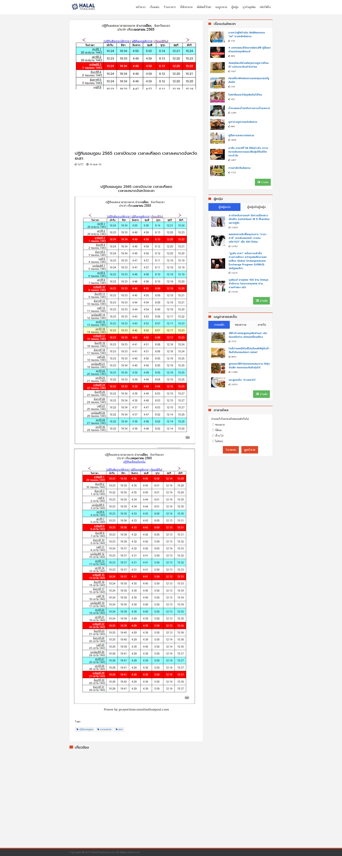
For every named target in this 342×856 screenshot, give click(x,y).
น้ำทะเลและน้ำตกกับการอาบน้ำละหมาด (249, 108)
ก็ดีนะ (218, 430)
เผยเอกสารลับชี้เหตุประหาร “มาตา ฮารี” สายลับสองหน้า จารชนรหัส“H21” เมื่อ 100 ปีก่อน (247, 238)
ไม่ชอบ (219, 441)
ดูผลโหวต (249, 449)
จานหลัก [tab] (219, 324)
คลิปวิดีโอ (265, 7)
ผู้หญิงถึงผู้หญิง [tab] (256, 207)
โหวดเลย (231, 449)
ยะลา (120, 729)
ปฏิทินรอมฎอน (86, 729)
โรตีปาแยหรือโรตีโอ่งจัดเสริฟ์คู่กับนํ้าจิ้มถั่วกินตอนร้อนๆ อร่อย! (249, 350)
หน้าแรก (141, 7)
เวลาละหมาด (105, 729)
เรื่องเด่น (154, 7)
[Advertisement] (136, 114)
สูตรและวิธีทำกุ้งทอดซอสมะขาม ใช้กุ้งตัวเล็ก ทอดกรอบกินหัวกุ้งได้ (249, 365)
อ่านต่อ (264, 182)
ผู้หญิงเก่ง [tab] (224, 207)
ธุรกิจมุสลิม (249, 7)
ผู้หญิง (234, 7)
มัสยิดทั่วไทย (204, 7)
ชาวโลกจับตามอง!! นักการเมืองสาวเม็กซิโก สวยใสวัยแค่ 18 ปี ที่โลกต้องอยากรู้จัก (249, 219)
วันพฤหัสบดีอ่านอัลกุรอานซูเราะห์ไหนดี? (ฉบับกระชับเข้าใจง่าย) (248, 65)
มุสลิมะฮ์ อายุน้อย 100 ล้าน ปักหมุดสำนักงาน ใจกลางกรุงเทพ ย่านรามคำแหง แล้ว (248, 283)
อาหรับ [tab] (262, 324)
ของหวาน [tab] (240, 324)
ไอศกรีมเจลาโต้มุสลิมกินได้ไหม (245, 95)
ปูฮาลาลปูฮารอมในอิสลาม (242, 122)
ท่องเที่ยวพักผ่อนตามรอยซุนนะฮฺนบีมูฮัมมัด (248, 80)
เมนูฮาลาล (221, 7)
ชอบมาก (220, 425)
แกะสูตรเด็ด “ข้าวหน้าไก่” (242, 380)
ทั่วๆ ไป (219, 436)
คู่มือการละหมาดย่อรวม (241, 135)
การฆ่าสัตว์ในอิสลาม (239, 168)
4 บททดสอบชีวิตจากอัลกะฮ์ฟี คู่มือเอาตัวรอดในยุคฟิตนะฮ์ (249, 49)
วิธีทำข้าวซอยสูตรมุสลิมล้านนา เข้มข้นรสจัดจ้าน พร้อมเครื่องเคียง (248, 335)
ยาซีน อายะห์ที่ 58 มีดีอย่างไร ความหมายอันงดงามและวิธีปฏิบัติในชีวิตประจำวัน (248, 151)
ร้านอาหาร (170, 7)
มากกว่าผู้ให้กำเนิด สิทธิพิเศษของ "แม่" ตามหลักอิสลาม (246, 34)
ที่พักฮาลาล (186, 7)
